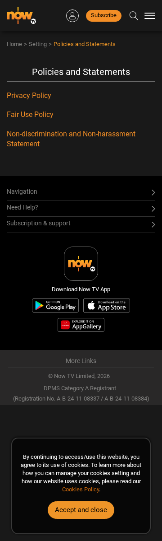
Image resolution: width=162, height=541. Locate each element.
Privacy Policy (29, 95)
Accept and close (81, 510)
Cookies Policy (80, 489)
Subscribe (104, 15)
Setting (38, 44)
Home (14, 44)
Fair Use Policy (30, 114)
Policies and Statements (85, 44)
